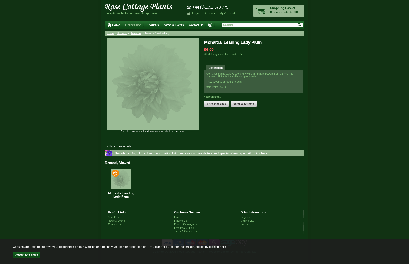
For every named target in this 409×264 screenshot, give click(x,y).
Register (209, 13)
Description (216, 67)
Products (122, 33)
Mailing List (247, 220)
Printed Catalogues (185, 224)
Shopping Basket (282, 8)
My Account (227, 13)
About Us (152, 25)
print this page (216, 103)
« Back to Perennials (119, 146)
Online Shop (133, 25)
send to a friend (243, 103)
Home (116, 25)
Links (177, 217)
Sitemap (245, 224)
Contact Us (196, 25)
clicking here (217, 246)
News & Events (174, 25)
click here (260, 153)
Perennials (136, 33)
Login (196, 13)
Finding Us (180, 220)
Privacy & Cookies (184, 227)
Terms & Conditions (185, 231)
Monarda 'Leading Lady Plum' (121, 194)
